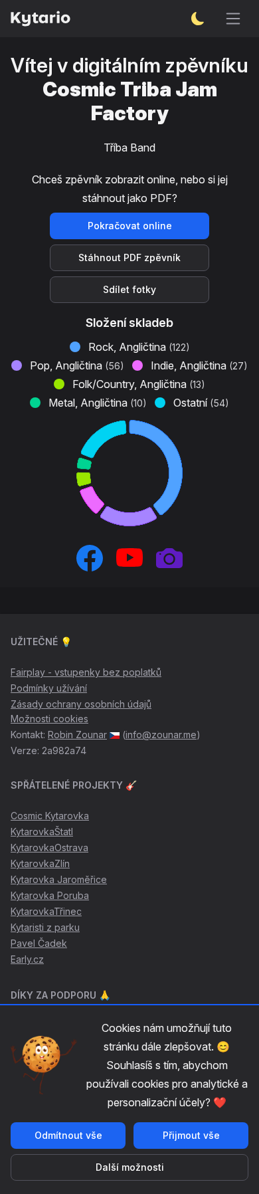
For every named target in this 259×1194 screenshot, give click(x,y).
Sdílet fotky (129, 289)
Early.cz (27, 959)
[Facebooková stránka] (89, 558)
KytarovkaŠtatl (42, 831)
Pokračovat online (130, 225)
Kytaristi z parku (45, 927)
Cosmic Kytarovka (50, 815)
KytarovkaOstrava (49, 847)
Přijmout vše (191, 1135)
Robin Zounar (77, 734)
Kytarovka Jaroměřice (59, 879)
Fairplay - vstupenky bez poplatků (86, 672)
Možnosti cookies (49, 718)
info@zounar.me (161, 734)
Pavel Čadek (39, 943)
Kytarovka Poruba (50, 895)
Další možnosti (130, 1167)
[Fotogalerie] (169, 558)
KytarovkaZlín (40, 863)
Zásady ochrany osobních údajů (81, 704)
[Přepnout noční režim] (198, 18)
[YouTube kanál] (129, 558)
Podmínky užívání (49, 688)
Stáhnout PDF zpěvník (129, 257)
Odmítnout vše (68, 1135)
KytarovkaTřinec (46, 911)
